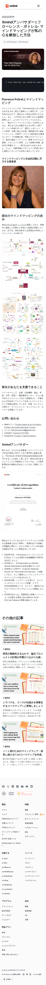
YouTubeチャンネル (16, 225)
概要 (26, 810)
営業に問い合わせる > (10, 954)
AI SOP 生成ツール (9, 839)
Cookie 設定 (37, 974)
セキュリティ (30, 836)
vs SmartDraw (7, 876)
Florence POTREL (21, 433)
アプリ (4, 810)
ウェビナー (6, 919)
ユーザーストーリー (32, 876)
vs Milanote (6, 867)
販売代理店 (6, 911)
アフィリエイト (7, 906)
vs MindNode (7, 885)
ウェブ (4, 814)
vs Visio (5, 858)
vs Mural (5, 880)
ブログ (27, 863)
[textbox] (23, 84)
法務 (26, 919)
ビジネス (5, 941)
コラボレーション (31, 827)
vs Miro (4, 863)
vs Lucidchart (7, 889)
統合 (26, 832)
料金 (3, 932)
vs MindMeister (7, 871)
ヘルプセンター (30, 880)
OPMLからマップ (8, 827)
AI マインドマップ (31, 819)
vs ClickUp (6, 893)
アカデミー (29, 867)
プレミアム (6, 937)
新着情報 (28, 911)
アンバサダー (7, 915)
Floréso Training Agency (25, 436)
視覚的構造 (29, 823)
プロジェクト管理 (31, 814)
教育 (3, 950)
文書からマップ (7, 823)
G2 (26, 915)
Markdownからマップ (10, 819)
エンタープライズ (8, 946)
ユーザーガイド (30, 871)
